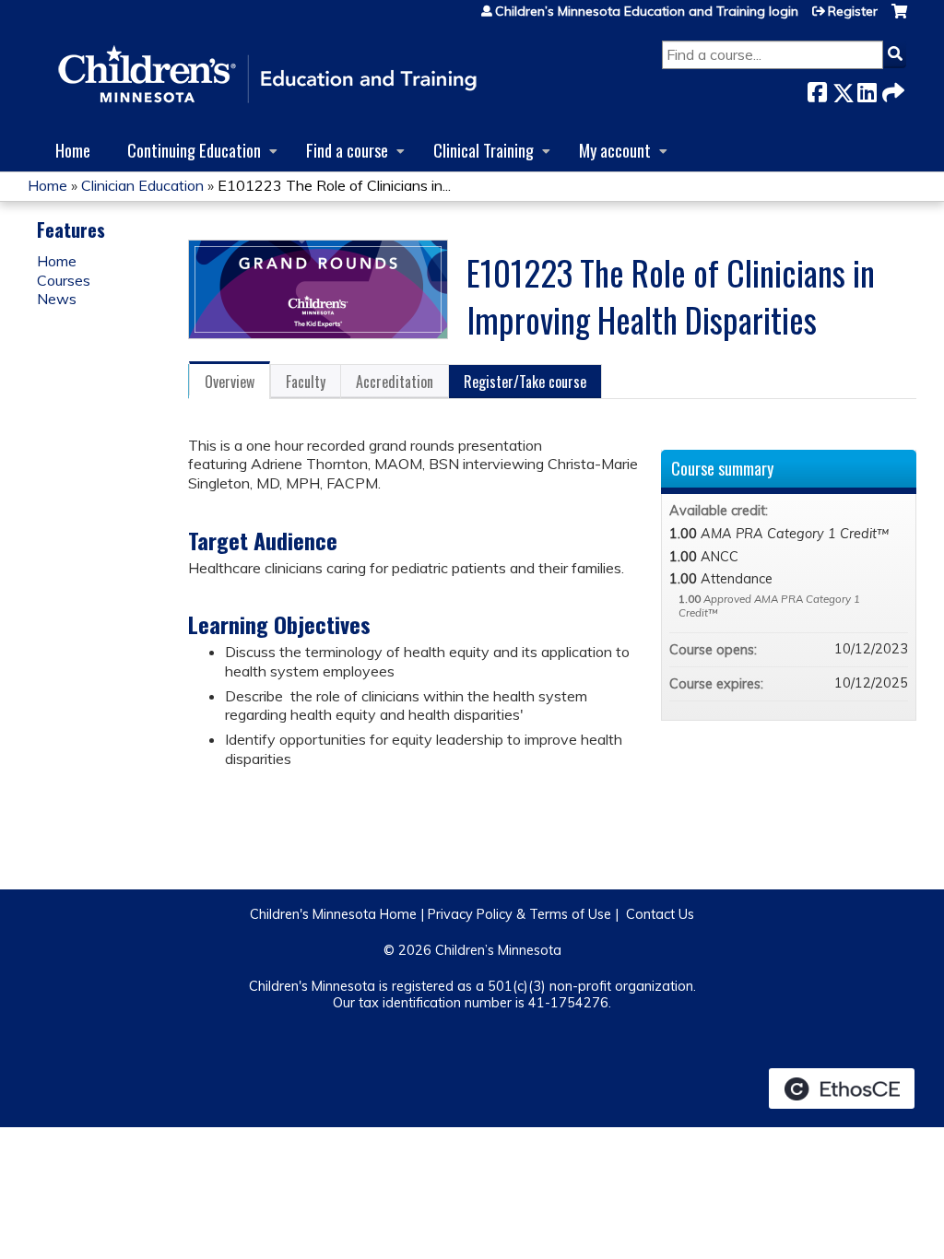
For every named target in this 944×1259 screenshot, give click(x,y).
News (57, 298)
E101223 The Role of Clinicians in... (334, 185)
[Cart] (899, 18)
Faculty (305, 382)
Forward (891, 89)
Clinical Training (483, 149)
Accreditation (394, 382)
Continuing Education (194, 149)
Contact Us (660, 914)
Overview (229, 382)
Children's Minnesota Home (333, 914)
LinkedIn (866, 89)
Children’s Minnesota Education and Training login (646, 11)
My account (615, 149)
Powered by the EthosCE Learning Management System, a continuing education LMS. (841, 1088)
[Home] (267, 75)
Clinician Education (142, 185)
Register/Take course (525, 382)
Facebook (817, 89)
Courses (63, 280)
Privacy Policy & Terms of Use (519, 914)
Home (72, 149)
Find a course (347, 149)
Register (853, 11)
